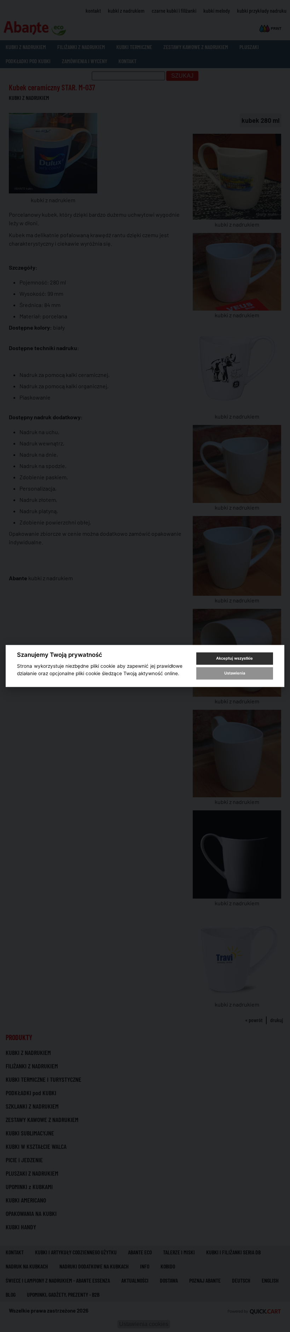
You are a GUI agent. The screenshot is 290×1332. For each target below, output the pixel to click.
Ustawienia (234, 673)
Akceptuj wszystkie (234, 658)
